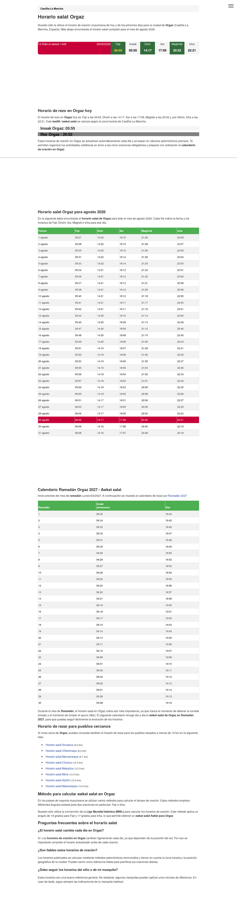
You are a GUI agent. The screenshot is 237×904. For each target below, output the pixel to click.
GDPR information (49, 899)
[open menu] (231, 6)
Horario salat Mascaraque (61, 786)
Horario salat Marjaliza (59, 768)
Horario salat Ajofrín (58, 780)
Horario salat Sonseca (59, 745)
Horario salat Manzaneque (62, 757)
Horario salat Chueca (59, 762)
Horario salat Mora (57, 774)
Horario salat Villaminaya (61, 751)
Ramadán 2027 (177, 496)
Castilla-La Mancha (51, 8)
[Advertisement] (118, 84)
